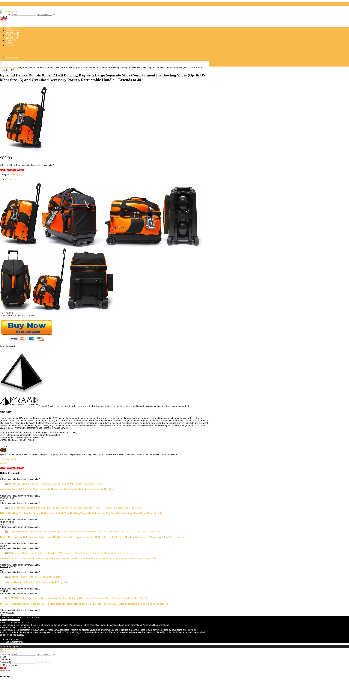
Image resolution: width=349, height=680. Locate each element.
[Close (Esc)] (1, 670)
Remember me (10, 665)
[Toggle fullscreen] (6, 670)
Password (5, 662)
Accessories (11, 45)
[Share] (4, 670)
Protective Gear (18, 55)
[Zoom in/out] (9, 670)
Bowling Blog (11, 58)
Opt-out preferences (15, 642)
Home (8, 28)
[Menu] (1, 62)
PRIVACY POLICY (14, 639)
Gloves (8, 43)
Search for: (5, 14)
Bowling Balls (12, 35)
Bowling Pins (11, 38)
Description (10, 179)
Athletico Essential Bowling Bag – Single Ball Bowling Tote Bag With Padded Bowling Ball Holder (57, 489)
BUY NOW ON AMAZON (12, 170)
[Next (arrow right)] (4, 673)
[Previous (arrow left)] (1, 673)
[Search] (54, 14)
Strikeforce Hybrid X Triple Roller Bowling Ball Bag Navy (34, 582)
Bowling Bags (12, 33)
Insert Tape (16, 52)
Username (5, 659)
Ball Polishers (12, 30)
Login (3, 668)
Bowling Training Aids (21, 50)
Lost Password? (44, 662)
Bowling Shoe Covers (21, 47)
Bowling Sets (11, 40)
